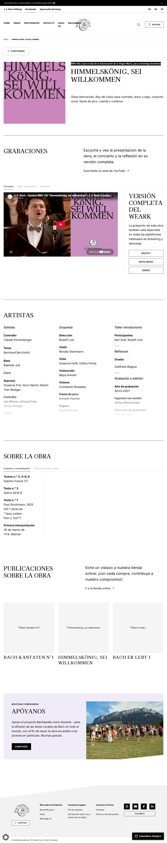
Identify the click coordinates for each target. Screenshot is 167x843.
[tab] (9, 187)
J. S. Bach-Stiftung (13, 9)
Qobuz (146, 270)
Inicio (6, 39)
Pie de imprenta (75, 810)
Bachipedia (30, 9)
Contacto (100, 810)
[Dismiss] (161, 2)
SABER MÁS (21, 746)
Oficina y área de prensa (107, 814)
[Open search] (138, 24)
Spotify (146, 253)
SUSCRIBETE (140, 814)
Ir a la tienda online (97, 588)
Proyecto (48, 23)
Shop (42, 814)
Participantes (32, 23)
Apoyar (156, 24)
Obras (16, 23)
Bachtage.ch (45, 818)
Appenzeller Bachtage (50, 9)
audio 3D (61, 24)
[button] (5, 837)
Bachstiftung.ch (47, 810)
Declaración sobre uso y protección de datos (79, 816)
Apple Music (146, 261)
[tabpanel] (83, 233)
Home (7, 23)
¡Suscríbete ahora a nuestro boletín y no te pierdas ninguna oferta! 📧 (29, 3)
